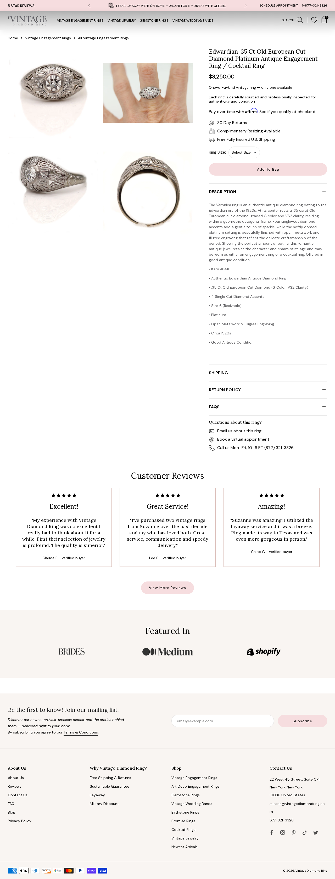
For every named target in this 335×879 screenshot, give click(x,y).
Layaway (97, 795)
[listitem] (167, 5)
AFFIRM (220, 6)
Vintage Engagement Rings (80, 21)
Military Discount (104, 803)
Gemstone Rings (154, 21)
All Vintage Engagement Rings (103, 38)
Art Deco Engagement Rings (195, 786)
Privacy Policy (19, 821)
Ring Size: (217, 152)
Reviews (14, 786)
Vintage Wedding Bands (193, 21)
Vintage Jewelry (122, 21)
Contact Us (17, 795)
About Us (16, 777)
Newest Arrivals (184, 846)
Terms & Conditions (81, 732)
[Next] (245, 5)
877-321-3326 (282, 820)
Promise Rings (183, 821)
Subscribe (302, 721)
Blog (11, 812)
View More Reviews (167, 587)
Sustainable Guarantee (109, 786)
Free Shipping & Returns (110, 777)
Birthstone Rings (185, 812)
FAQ (11, 803)
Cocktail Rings (183, 829)
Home (13, 38)
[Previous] (89, 5)
